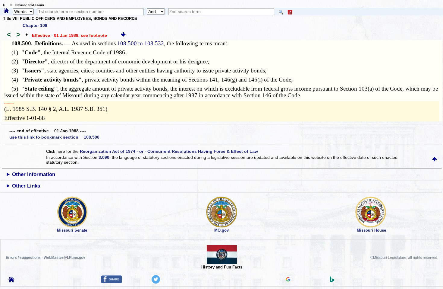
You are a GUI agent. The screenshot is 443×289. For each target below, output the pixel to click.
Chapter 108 (35, 25)
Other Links (26, 186)
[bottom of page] (123, 35)
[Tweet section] (156, 282)
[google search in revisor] (288, 280)
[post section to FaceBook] (111, 281)
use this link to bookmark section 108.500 (54, 137)
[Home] (6, 11)
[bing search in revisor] (332, 280)
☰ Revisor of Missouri (25, 5)
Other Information (33, 174)
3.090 (104, 157)
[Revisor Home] (11, 280)
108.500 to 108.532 (140, 43)
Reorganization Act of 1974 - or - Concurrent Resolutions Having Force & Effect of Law (169, 151)
